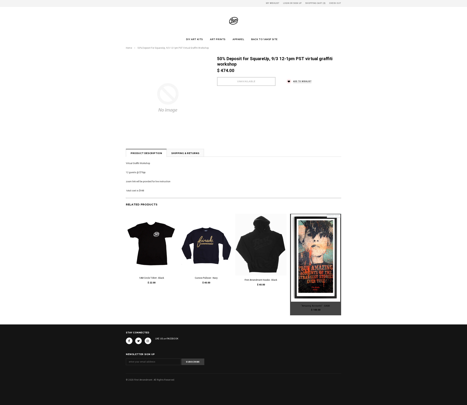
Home (129, 48)
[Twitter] (138, 341)
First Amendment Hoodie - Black (261, 280)
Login (286, 3)
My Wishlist (272, 3)
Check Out (335, 3)
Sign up (297, 3)
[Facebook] (129, 341)
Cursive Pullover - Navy (206, 278)
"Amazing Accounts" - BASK (315, 306)
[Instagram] (148, 341)
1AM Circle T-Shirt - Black (151, 278)
